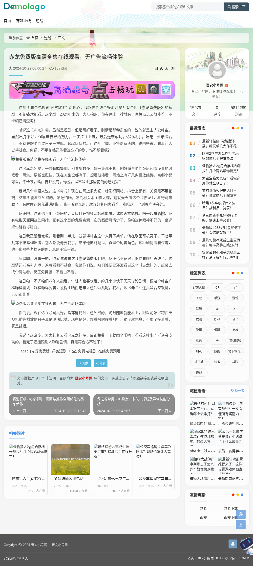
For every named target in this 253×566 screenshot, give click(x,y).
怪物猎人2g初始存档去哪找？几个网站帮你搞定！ (221, 168)
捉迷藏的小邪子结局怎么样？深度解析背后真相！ (221, 255)
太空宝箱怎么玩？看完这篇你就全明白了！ (221, 180)
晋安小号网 (84, 378)
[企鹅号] (233, 544)
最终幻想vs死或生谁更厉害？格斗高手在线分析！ (221, 242)
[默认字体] (162, 68)
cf (235, 287)
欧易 (203, 508)
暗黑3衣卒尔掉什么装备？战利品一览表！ (218, 205)
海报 (85, 363)
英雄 (235, 330)
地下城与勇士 (236, 351)
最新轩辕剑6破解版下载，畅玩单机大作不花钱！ (219, 146)
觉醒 (217, 330)
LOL (235, 309)
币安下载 (231, 517)
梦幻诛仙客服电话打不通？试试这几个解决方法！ (219, 195)
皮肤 (199, 319)
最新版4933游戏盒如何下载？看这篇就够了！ (221, 230)
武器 (199, 309)
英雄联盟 (235, 341)
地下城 (198, 362)
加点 (199, 351)
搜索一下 (239, 7)
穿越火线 (23, 20)
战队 (235, 362)
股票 (199, 330)
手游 (217, 298)
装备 (217, 362)
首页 (7, 20)
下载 (199, 298)
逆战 (39, 20)
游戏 (235, 298)
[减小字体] (156, 68)
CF (217, 287)
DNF (217, 319)
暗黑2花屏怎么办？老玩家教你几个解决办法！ (220, 156)
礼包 (199, 341)
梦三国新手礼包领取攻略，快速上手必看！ (219, 217)
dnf (235, 319)
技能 (217, 351)
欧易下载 (231, 508)
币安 (203, 517)
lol (217, 309)
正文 (61, 37)
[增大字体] (167, 68)
